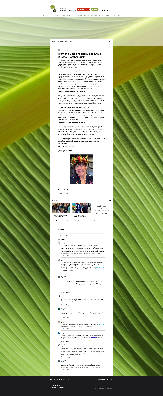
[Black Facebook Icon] (100, 10)
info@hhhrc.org (56, 379)
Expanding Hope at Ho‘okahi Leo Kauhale (80, 216)
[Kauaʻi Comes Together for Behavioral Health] (61, 208)
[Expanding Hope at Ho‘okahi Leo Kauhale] (81, 208)
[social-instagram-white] (53, 385)
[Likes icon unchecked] (62, 255)
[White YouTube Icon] (57, 385)
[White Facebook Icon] (51, 385)
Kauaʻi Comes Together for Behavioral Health (60, 216)
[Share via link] (68, 189)
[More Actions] (104, 242)
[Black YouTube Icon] (107, 10)
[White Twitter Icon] (55, 385)
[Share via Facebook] (58, 189)
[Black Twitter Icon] (105, 10)
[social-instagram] (102, 10)
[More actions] (104, 50)
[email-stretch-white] (59, 385)
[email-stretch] (109, 10)
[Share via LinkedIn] (64, 189)
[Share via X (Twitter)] (61, 189)
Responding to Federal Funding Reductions (100, 205)
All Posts (53, 41)
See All (110, 200)
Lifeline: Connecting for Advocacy (65, 41)
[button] (49, 15)
